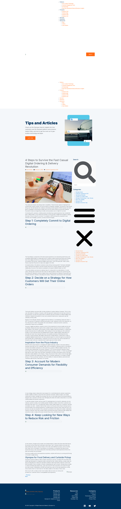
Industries (62, 19)
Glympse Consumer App (81, 202)
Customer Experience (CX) (51, 169)
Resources (62, 20)
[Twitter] (95, 506)
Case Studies (65, 25)
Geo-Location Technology (67, 3)
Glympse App (65, 13)
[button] (70, 54)
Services (62, 17)
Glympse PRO (65, 14)
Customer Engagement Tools (68, 5)
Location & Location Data (82, 196)
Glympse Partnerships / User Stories (84, 198)
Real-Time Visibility (80, 199)
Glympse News (79, 192)
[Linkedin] (85, 506)
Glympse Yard (65, 11)
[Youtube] (90, 506)
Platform (62, 2)
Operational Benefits (80, 195)
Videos (63, 23)
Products (62, 9)
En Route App (65, 6)
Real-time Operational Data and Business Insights (73, 8)
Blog (63, 22)
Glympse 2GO (65, 16)
